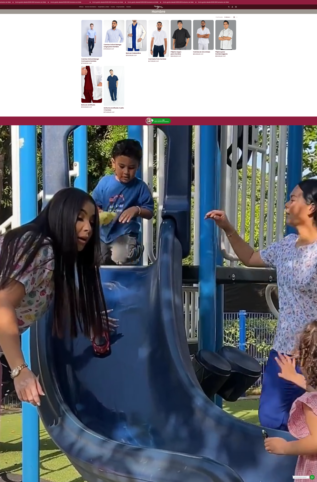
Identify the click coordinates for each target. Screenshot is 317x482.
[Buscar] (229, 7)
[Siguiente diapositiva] (144, 35)
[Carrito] (236, 7)
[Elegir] (99, 54)
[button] (227, 17)
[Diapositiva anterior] (128, 35)
